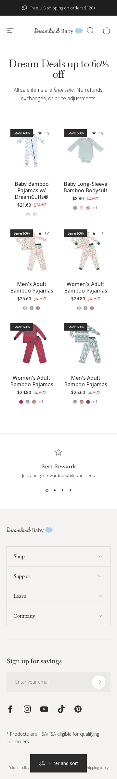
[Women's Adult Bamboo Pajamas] (85, 251)
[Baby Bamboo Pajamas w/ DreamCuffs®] (31, 150)
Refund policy (18, 767)
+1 (95, 208)
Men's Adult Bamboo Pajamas (31, 287)
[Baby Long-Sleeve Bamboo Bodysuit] (85, 150)
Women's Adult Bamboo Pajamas (85, 287)
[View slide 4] (70, 490)
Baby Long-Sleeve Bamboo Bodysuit (85, 187)
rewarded (55, 475)
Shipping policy (97, 767)
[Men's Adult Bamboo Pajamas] (31, 251)
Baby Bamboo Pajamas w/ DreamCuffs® (32, 190)
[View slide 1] (47, 490)
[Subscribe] (98, 682)
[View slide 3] (62, 490)
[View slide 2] (54, 490)
